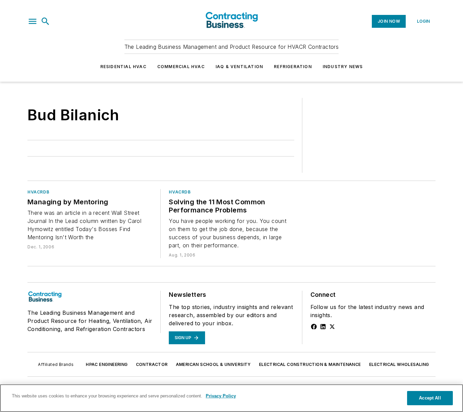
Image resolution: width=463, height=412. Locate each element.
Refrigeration (293, 66)
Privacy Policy (221, 395)
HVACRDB (38, 191)
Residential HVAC (123, 66)
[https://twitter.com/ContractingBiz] (332, 326)
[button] (32, 21)
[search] (45, 21)
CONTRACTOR (152, 364)
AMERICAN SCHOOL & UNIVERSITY (213, 364)
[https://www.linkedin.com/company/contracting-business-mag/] (323, 326)
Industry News (343, 66)
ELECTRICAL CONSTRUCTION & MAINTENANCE (310, 364)
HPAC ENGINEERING (106, 364)
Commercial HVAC (181, 66)
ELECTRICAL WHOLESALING (399, 364)
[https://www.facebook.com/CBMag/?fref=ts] (313, 326)
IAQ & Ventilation (239, 66)
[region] (231, 398)
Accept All (430, 397)
